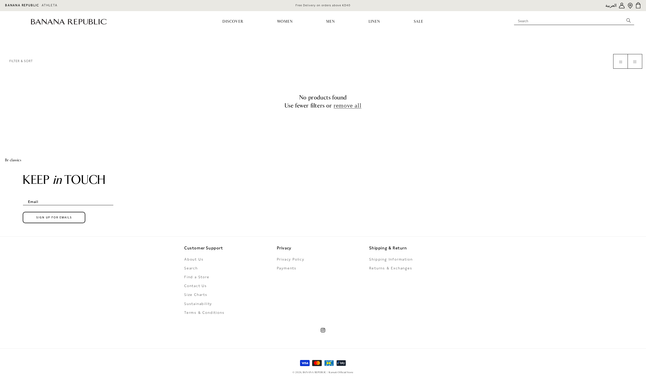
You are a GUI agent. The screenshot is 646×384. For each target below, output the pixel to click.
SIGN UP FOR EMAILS (54, 217)
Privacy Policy (290, 259)
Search (191, 268)
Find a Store (196, 277)
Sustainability (198, 304)
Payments (287, 268)
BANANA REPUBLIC (22, 5)
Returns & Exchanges (390, 268)
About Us (193, 259)
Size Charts (195, 295)
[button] (233, 21)
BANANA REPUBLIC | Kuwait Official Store (328, 372)
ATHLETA (50, 5)
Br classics (13, 160)
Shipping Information (391, 259)
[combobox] (574, 20)
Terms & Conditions (204, 313)
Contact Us (195, 286)
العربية (610, 5)
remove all (347, 105)
